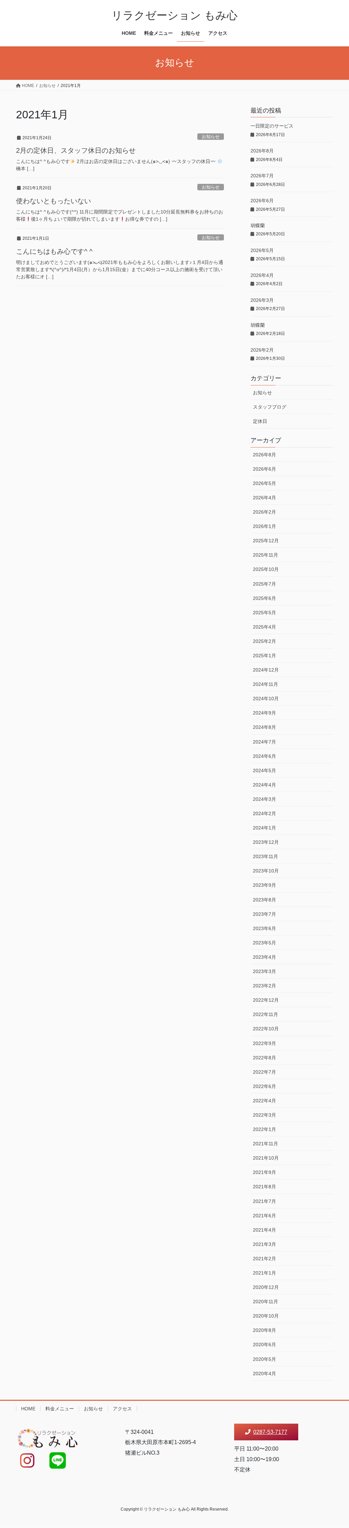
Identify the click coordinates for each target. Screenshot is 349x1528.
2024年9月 (264, 713)
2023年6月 (264, 928)
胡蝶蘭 (258, 225)
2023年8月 (264, 899)
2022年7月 (264, 1072)
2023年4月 (264, 957)
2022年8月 (264, 1057)
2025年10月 (266, 569)
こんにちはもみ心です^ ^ (54, 251)
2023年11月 (265, 856)
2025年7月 (264, 584)
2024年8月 (264, 727)
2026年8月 (262, 150)
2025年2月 (264, 641)
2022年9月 (264, 1043)
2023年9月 (264, 885)
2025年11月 (265, 555)
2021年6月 (264, 1215)
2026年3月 (262, 300)
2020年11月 (265, 1301)
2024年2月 (264, 813)
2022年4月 (264, 1100)
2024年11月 (265, 684)
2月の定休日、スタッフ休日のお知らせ (76, 150)
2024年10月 (266, 698)
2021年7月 (264, 1201)
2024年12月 (266, 670)
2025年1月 (264, 655)
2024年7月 (264, 742)
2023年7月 (264, 914)
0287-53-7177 (270, 1432)
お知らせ (210, 136)
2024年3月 (264, 799)
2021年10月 (266, 1158)
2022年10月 (266, 1028)
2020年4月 (264, 1373)
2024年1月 (264, 828)
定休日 (260, 421)
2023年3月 (264, 971)
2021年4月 (264, 1230)
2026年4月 (262, 275)
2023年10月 (266, 870)
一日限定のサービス (272, 126)
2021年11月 (265, 1143)
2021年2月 (264, 1258)
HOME (28, 1408)
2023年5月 (264, 942)
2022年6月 (264, 1086)
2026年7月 (262, 175)
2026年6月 (262, 200)
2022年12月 (266, 1000)
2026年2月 (262, 350)
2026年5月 (262, 250)
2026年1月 (264, 526)
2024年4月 (264, 785)
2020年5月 (264, 1359)
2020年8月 (264, 1330)
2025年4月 (264, 627)
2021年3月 (264, 1244)
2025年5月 (264, 612)
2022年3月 (264, 1115)
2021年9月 (264, 1172)
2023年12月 (266, 842)
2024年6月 (264, 756)
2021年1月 (264, 1273)
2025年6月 (264, 598)
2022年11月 (265, 1014)
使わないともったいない (53, 201)
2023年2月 (264, 985)
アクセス (122, 1408)
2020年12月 (266, 1287)
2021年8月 (264, 1186)
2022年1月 (264, 1129)
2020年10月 (266, 1316)
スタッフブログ (269, 407)
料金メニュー (59, 1408)
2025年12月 (266, 540)
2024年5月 (264, 770)
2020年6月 (264, 1344)
